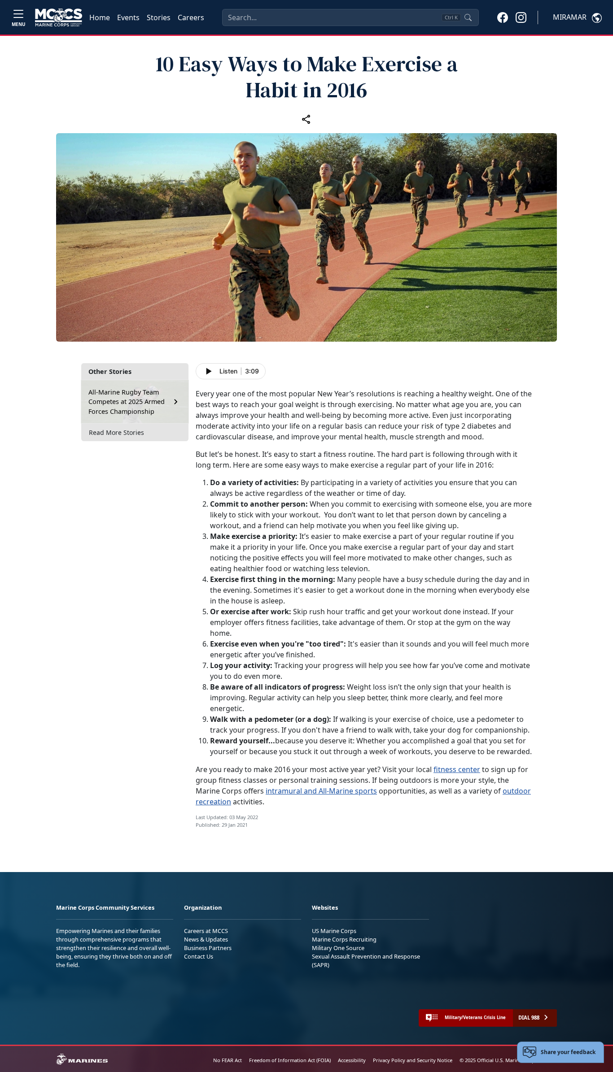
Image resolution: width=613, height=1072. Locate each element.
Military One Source (338, 948)
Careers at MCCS (206, 931)
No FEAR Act (227, 1060)
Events (128, 17)
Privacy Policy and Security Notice (412, 1060)
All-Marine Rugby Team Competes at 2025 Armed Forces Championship (126, 402)
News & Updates (206, 939)
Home (99, 17)
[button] (502, 17)
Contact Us (198, 956)
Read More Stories (116, 432)
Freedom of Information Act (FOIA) (290, 1060)
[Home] (58, 17)
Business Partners (208, 948)
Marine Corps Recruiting (344, 939)
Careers (191, 17)
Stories (159, 17)
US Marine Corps (334, 931)
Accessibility (352, 1060)
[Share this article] (306, 119)
